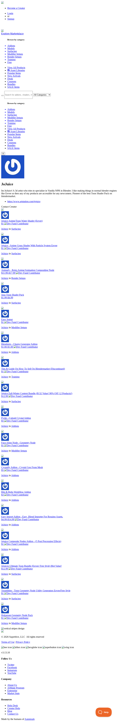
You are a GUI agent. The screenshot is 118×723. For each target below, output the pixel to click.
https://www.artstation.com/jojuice (23, 201)
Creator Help (13, 708)
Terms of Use (7, 642)
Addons (15, 352)
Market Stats (13, 693)
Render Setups (18, 278)
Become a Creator (16, 8)
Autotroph (30, 719)
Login (10, 13)
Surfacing (16, 229)
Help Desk (12, 705)
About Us (12, 685)
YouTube (11, 673)
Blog (9, 711)
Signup (10, 19)
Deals (10, 78)
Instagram (12, 670)
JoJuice (4, 229)
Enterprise (12, 690)
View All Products (16, 67)
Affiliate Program (15, 687)
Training (15, 376)
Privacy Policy (23, 642)
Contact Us (12, 714)
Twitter (10, 664)
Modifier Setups (19, 327)
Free (9, 62)
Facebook (12, 667)
